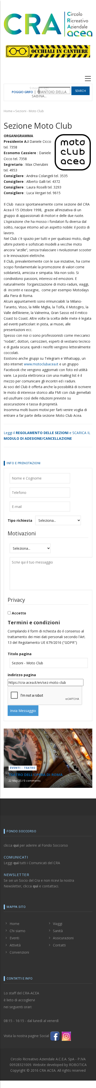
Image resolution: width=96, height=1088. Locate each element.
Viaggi (57, 923)
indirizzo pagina (22, 674)
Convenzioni (19, 952)
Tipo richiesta (20, 520)
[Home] (48, 23)
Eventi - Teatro (22, 768)
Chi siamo (17, 930)
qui (16, 845)
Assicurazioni (63, 938)
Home (8, 111)
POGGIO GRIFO (22, 92)
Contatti (59, 945)
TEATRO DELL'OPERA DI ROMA (36, 774)
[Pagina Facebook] (55, 1035)
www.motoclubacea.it (41, 364)
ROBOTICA (78, 1064)
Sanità (58, 930)
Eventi (14, 938)
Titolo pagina (20, 653)
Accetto (19, 613)
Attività (15, 945)
